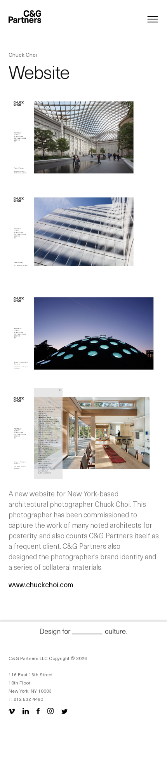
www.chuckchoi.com (41, 584)
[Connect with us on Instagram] (50, 711)
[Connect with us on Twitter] (64, 711)
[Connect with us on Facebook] (38, 711)
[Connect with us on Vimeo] (13, 711)
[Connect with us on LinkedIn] (25, 711)
